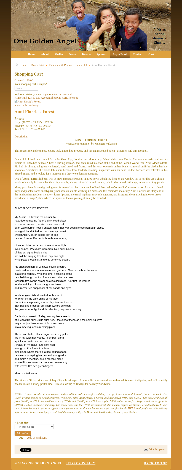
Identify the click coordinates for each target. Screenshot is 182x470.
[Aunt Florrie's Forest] (28, 101)
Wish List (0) (29, 97)
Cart (151, 54)
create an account (62, 94)
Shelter (59, 54)
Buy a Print (120, 54)
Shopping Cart (58, 97)
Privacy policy (80, 463)
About (45, 54)
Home (31, 54)
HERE (131, 408)
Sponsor (102, 54)
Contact (137, 54)
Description (21, 136)
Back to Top (155, 463)
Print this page (156, 449)
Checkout (72, 97)
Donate (86, 54)
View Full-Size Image (27, 105)
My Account (43, 97)
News (72, 54)
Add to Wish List (37, 437)
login (46, 94)
